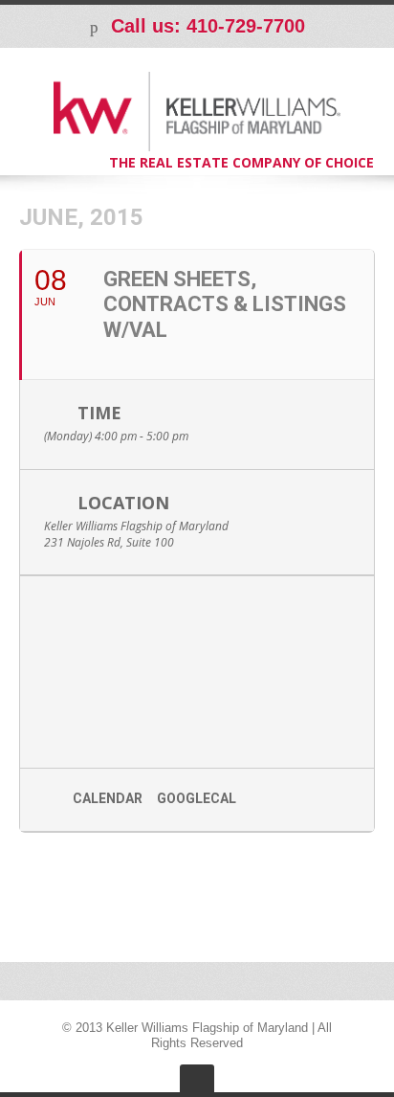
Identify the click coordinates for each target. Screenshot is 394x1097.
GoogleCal (196, 798)
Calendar (107, 798)
